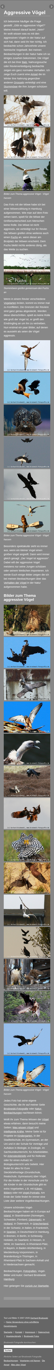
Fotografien (29, 1271)
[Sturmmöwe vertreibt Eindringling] (27, 189)
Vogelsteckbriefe (13, 1336)
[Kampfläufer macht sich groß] (27, 860)
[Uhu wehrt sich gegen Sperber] (27, 434)
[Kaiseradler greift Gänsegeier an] (27, 667)
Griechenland (40, 1223)
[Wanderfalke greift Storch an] (27, 467)
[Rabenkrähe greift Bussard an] (27, 1053)
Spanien (11, 1231)
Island (7, 1215)
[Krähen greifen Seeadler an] (27, 957)
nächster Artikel (51, 6)
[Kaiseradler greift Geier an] (27, 499)
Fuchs (14, 237)
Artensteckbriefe (16, 1156)
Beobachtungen (11, 1360)
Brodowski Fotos (31, 1336)
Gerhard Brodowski (39, 1318)
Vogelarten (10, 303)
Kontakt (18, 1332)
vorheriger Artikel (2, 6)
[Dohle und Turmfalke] (27, 795)
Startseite (8, 1332)
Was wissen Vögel (23, 1127)
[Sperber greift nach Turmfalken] (27, 892)
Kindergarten (24, 1135)
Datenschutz (44, 1332)
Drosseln (19, 82)
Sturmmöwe (11, 86)
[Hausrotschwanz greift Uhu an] (27, 635)
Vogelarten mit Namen (30, 1360)
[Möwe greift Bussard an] (27, 531)
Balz (24, 62)
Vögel (45, 1119)
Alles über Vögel (18, 1364)
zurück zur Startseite (37, 1285)
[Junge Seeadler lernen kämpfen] (27, 828)
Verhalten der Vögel (15, 582)
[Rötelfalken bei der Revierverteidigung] (27, 370)
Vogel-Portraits (31, 1192)
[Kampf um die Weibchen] (27, 731)
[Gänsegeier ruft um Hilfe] (27, 763)
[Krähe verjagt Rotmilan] (27, 402)
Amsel (34, 74)
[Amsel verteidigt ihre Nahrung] (27, 125)
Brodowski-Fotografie (16, 1108)
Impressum (30, 1332)
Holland (8, 1223)
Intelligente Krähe (14, 1131)
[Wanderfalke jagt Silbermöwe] (27, 924)
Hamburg (9, 1279)
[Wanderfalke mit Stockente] (27, 699)
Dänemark (35, 1219)
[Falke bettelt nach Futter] (27, 989)
